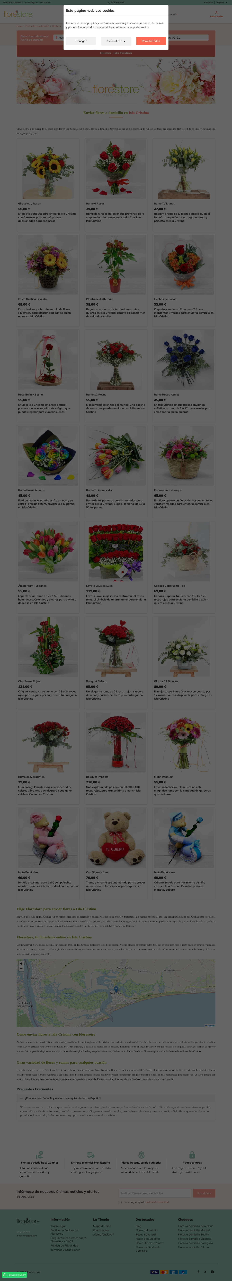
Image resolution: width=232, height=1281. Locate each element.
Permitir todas (151, 41)
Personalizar (116, 41)
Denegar (81, 41)
